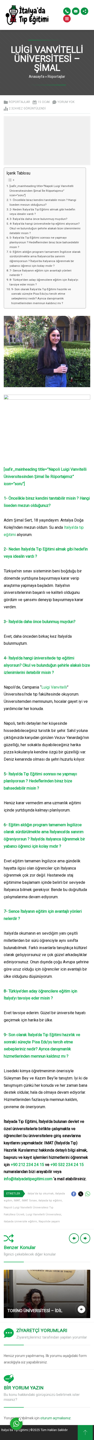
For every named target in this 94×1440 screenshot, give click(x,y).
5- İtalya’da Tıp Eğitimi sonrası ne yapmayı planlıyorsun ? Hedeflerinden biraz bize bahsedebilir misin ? (44, 242)
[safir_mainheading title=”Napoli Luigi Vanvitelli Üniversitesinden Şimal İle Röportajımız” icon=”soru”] (41, 190)
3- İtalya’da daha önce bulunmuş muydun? (38, 219)
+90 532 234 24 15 (67, 1164)
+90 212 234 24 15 (27, 1164)
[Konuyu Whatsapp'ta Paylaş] (87, 1193)
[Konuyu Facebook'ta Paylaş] (73, 1193)
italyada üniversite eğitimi (20, 1221)
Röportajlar (56, 77)
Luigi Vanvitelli (54, 687)
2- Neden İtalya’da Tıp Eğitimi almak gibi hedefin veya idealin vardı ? (42, 212)
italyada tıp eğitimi (50, 1200)
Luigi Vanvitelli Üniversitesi (43, 1214)
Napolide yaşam (49, 1221)
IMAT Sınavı (29, 1200)
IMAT (17, 1200)
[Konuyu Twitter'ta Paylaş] (80, 1193)
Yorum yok (65, 102)
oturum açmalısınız (55, 1418)
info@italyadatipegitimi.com (28, 1178)
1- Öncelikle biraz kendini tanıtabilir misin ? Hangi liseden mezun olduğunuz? (43, 202)
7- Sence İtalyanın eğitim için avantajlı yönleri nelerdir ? (40, 273)
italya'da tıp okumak (41, 1193)
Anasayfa (36, 77)
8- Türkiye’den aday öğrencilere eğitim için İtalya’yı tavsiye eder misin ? (44, 282)
